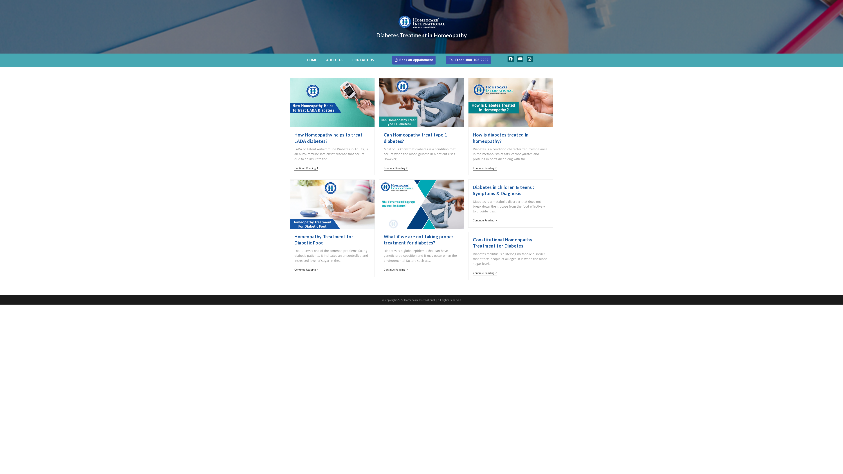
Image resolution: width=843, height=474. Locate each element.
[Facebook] (511, 59)
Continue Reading (305, 168)
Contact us (363, 60)
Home (312, 60)
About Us (334, 60)
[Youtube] (520, 59)
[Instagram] (530, 59)
